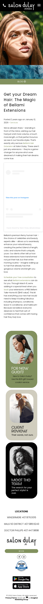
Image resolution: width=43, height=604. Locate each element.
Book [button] (21, 551)
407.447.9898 (31, 531)
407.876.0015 (29, 518)
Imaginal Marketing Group (26, 598)
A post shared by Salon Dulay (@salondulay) (23, 228)
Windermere (14, 518)
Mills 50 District (14, 524)
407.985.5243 (31, 524)
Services (14, 123)
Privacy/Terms (11, 598)
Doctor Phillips (13, 531)
